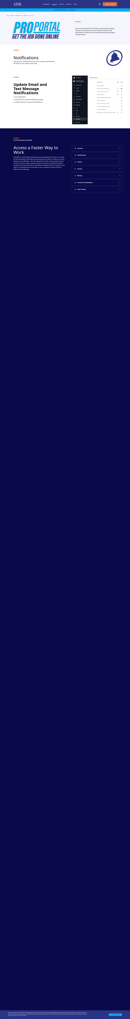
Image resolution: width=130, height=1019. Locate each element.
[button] (100, 4)
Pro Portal (25, 15)
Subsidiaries (46, 4)
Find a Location (110, 4)
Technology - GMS (18, 15)
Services (12, 15)
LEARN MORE (71, 10)
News (75, 4)
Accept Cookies (115, 1014)
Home (8, 15)
